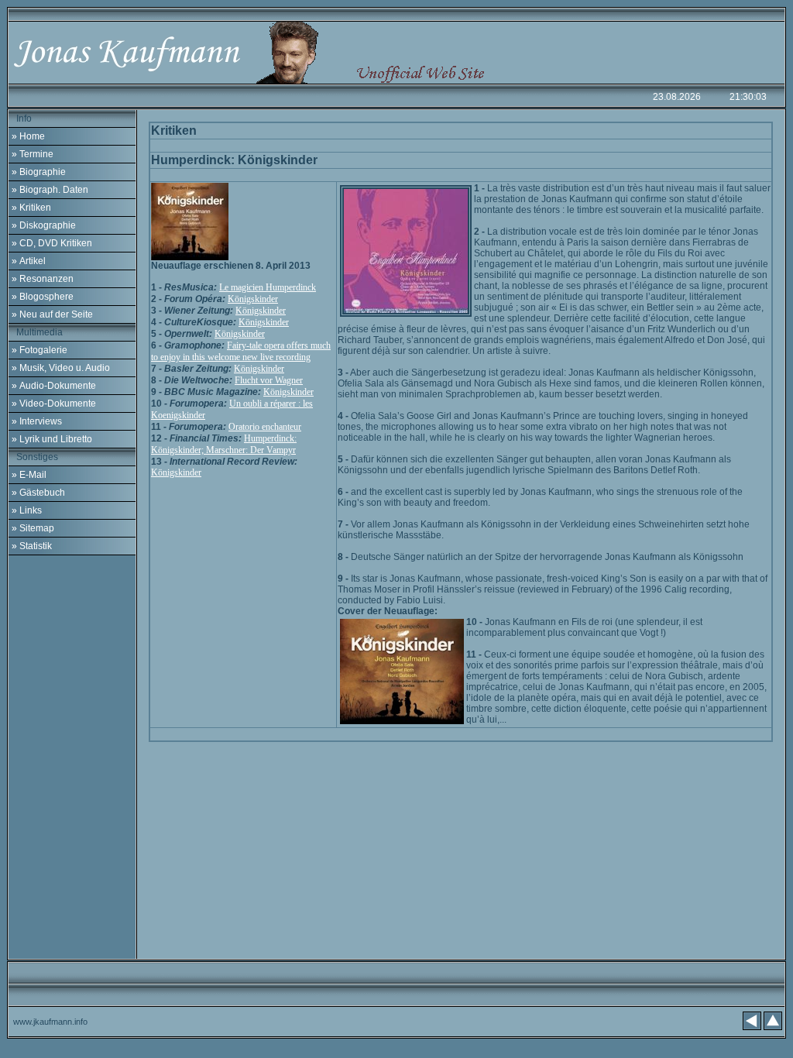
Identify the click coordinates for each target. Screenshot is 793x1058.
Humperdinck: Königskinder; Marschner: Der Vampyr (224, 444)
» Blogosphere (43, 296)
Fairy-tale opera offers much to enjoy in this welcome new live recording (241, 351)
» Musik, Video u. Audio (61, 367)
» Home (28, 136)
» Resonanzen (43, 278)
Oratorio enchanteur (264, 426)
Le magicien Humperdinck (267, 287)
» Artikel (29, 261)
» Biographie (39, 172)
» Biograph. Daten (50, 189)
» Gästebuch (38, 492)
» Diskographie (44, 225)
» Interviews (37, 421)
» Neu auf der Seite (52, 314)
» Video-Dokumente (54, 403)
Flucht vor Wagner (269, 380)
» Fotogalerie (39, 350)
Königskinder (253, 299)
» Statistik (32, 546)
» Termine (32, 154)
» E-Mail (29, 474)
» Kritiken (31, 207)
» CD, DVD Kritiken (52, 243)
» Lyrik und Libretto (52, 439)
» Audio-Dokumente (54, 385)
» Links (27, 510)
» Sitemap (33, 528)
